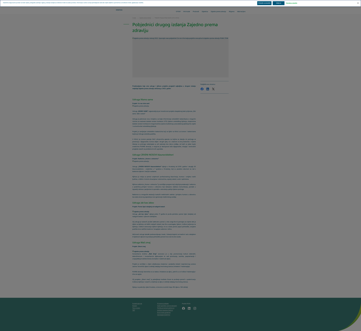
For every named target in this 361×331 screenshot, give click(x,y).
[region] (180, 3)
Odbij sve (278, 3)
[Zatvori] (358, 3)
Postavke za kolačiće (291, 3)
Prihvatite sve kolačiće (264, 3)
